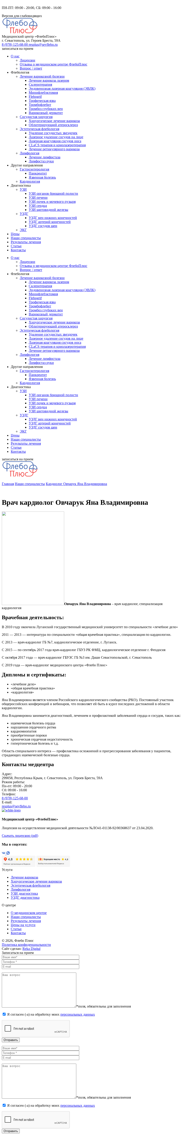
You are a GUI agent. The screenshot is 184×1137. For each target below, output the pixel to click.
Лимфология (29, 153)
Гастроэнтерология (34, 169)
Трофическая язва (42, 101)
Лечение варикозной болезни (42, 76)
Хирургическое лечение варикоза (54, 121)
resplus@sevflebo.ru (43, 44)
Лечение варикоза (24, 877)
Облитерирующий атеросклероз (53, 125)
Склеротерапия (40, 84)
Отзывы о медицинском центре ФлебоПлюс (53, 64)
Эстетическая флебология (39, 129)
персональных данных (77, 1014)
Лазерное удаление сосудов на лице (56, 137)
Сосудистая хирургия (36, 117)
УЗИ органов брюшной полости (53, 193)
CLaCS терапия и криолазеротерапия (57, 145)
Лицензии (27, 60)
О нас (15, 56)
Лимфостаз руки (41, 161)
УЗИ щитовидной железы (48, 210)
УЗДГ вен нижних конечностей (53, 218)
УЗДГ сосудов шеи (43, 226)
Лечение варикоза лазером (49, 80)
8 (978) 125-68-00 (15, 44)
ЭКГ (23, 230)
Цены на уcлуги (23, 925)
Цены (15, 234)
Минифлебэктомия (43, 92)
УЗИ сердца (38, 206)
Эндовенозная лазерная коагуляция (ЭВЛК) (62, 88)
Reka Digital (31, 949)
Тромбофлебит (40, 105)
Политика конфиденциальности (26, 945)
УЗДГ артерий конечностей (50, 222)
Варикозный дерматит (46, 113)
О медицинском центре (29, 913)
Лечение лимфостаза (44, 157)
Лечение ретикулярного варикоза (54, 149)
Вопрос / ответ (31, 68)
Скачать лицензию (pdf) (20, 835)
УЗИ (23, 189)
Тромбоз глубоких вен (46, 109)
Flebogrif (35, 96)
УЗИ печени (38, 197)
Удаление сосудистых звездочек (53, 133)
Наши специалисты (26, 238)
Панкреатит (38, 173)
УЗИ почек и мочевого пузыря (52, 201)
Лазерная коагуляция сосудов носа (55, 141)
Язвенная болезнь (42, 177)
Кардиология (30, 181)
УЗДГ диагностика (25, 897)
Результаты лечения (26, 242)
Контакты (18, 250)
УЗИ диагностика (24, 893)
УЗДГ (24, 214)
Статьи (16, 246)
